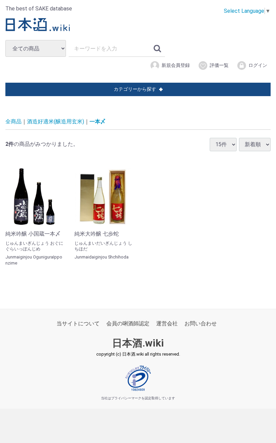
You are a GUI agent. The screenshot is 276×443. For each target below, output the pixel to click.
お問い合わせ (200, 323)
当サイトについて (78, 323)
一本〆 (98, 121)
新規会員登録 (176, 65)
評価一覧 (219, 65)
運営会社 (167, 323)
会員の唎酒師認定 (127, 323)
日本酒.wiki (138, 343)
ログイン (257, 65)
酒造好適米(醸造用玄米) (55, 121)
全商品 (13, 121)
